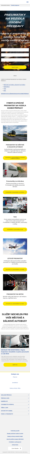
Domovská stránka (5, 5)
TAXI (5, 88)
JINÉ (5, 90)
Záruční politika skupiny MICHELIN (15, 439)
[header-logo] (6, 2)
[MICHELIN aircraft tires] (15, 246)
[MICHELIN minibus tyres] (15, 170)
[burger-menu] (27, 2)
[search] (24, 2)
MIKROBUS (7, 86)
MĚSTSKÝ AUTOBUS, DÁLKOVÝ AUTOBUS (14, 84)
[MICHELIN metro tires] (15, 282)
